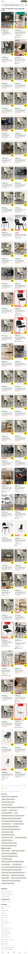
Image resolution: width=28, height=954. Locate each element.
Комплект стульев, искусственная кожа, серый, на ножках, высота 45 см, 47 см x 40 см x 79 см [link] (20, 671)
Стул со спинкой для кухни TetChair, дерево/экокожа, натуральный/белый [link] (20, 32)
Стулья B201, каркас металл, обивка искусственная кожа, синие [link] (7, 135)
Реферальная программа (6, 901)
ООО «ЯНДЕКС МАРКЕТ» (9, 947)
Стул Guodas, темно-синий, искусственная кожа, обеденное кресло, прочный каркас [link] (20, 185)
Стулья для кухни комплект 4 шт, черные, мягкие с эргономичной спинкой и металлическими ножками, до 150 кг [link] (20, 643)
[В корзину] (12, 27)
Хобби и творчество (5, 922)
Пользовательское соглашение (7, 939)
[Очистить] (22, 5)
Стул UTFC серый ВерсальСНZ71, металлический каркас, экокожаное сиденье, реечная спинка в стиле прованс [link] (20, 724)
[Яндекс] (10, 949)
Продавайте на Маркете (6, 892)
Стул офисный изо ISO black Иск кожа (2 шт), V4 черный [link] (20, 235)
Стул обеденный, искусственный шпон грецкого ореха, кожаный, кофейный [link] (7, 32)
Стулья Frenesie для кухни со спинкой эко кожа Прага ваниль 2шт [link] (20, 514)
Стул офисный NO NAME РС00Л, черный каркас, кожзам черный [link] (7, 235)
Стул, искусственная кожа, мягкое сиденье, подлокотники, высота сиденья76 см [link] (20, 210)
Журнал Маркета (4, 945)
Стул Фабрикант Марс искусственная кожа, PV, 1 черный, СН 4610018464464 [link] (7, 642)
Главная (3, 952)
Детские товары (4, 935)
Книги (2, 926)
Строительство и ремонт (6, 933)
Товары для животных (5, 931)
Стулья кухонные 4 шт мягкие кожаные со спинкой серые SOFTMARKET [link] (6, 592)
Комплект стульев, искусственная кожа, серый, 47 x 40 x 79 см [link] (6, 438)
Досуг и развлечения (5, 906)
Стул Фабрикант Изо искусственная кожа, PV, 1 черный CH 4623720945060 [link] (20, 311)
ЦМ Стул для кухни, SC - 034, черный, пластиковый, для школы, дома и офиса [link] (20, 59)
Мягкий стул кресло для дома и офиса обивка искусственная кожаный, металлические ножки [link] (20, 488)
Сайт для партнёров (5, 896)
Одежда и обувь (4, 915)
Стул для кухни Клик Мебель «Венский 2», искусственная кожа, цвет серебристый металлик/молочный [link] (7, 671)
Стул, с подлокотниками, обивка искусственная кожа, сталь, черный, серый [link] (7, 568)
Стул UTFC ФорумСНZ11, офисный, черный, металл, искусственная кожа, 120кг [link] (20, 338)
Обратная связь (4, 941)
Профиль (25, 952)
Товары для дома (4, 917)
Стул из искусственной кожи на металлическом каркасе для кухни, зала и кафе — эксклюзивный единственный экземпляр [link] (7, 750)
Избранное (14, 952)
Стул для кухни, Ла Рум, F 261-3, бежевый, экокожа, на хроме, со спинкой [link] (7, 488)
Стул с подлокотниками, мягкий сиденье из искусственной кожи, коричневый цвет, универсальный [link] (7, 160)
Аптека (2, 919)
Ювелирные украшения (6, 936)
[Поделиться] (26, 5)
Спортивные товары (5, 929)
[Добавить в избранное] (12, 13)
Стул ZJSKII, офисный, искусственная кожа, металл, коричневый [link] (19, 261)
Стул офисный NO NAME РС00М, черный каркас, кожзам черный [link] (7, 540)
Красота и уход (4, 920)
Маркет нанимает (4, 943)
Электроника (4, 913)
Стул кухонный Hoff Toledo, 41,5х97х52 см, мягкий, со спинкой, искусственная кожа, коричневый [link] (7, 775)
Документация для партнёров (7, 894)
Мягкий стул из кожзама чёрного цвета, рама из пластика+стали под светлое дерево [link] (7, 364)
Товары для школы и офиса (6, 928)
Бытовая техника (4, 910)
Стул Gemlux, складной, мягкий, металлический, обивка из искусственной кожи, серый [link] (7, 514)
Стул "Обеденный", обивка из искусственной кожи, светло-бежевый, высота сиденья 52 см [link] (7, 86)
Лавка (8, 952)
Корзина (19, 952)
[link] (9, 797)
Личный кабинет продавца (6, 891)
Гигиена (2, 912)
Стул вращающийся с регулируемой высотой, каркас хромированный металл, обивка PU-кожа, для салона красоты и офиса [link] (20, 617)
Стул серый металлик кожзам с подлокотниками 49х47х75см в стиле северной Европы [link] (20, 364)
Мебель (2, 908)
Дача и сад (3, 924)
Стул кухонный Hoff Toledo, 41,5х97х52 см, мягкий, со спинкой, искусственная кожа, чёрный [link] (20, 540)
